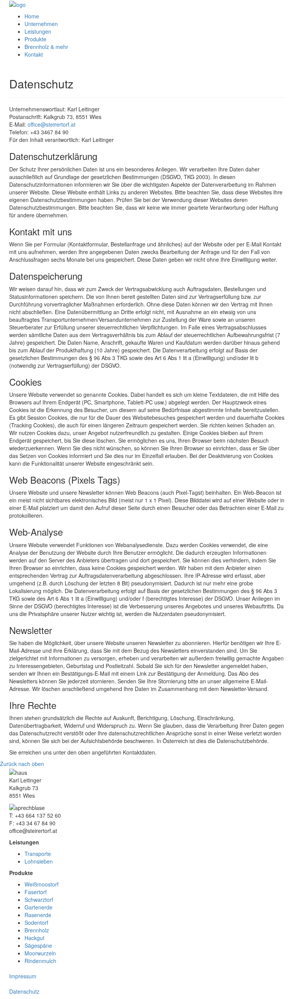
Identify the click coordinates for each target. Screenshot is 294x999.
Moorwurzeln (40, 953)
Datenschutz (24, 991)
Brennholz (36, 930)
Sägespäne (38, 945)
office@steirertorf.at (51, 124)
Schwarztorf (38, 899)
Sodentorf (36, 922)
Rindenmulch (40, 961)
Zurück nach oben (22, 764)
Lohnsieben (38, 861)
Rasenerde (37, 915)
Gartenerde (38, 907)
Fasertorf (35, 892)
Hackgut (34, 938)
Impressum (22, 976)
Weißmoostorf (41, 884)
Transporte (37, 853)
